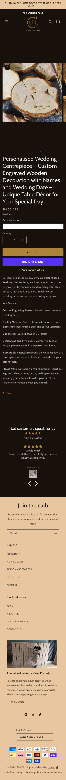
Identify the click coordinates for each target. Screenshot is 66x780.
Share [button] (9, 392)
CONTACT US (14, 629)
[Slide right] (40, 151)
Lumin (51, 767)
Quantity (7, 233)
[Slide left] (25, 151)
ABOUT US (13, 613)
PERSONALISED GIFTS (19, 569)
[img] (33, 433)
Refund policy (15, 772)
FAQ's (10, 606)
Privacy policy (33, 772)
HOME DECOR (15, 561)
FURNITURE (13, 554)
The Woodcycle (25, 767)
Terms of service (53, 772)
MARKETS (12, 584)
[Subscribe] (55, 533)
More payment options (33, 270)
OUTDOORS (13, 576)
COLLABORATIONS (17, 621)
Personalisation (11, 220)
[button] (6, 21)
